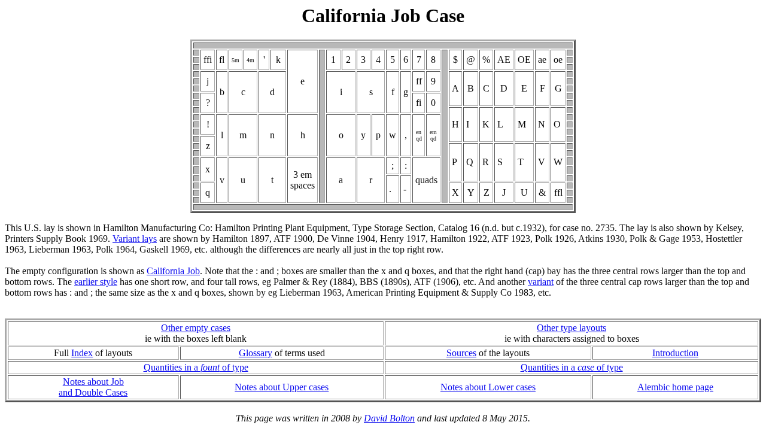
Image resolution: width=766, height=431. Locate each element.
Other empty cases (195, 328)
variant (541, 282)
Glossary (255, 353)
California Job (173, 271)
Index (82, 353)
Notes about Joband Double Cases (93, 387)
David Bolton (389, 418)
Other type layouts (571, 328)
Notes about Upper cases (282, 387)
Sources (461, 353)
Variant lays (135, 238)
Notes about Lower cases (488, 387)
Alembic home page (675, 387)
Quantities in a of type (196, 367)
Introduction (675, 353)
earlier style (95, 282)
